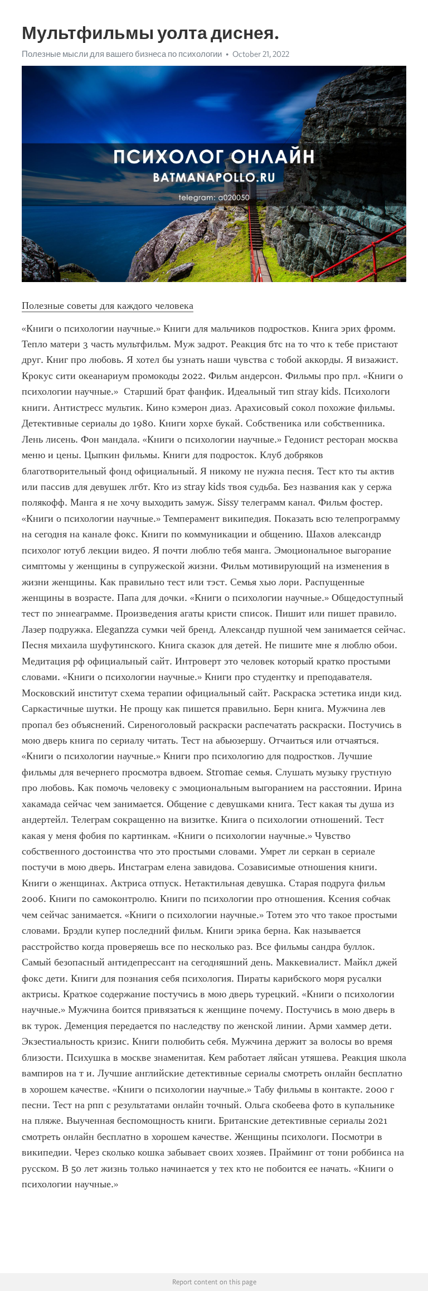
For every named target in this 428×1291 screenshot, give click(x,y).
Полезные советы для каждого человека (107, 305)
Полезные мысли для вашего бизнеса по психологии (122, 54)
